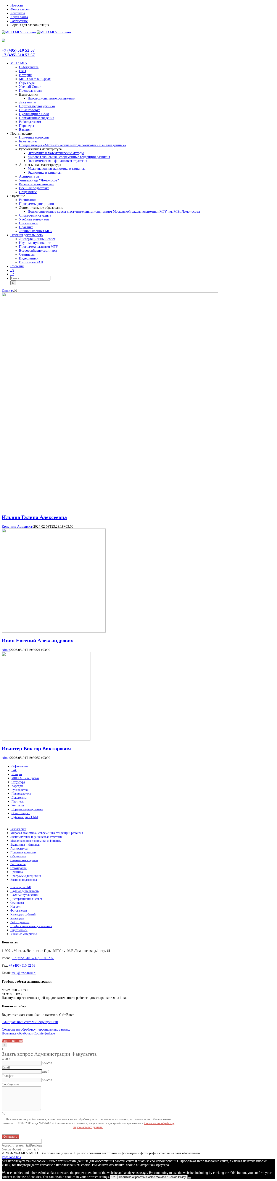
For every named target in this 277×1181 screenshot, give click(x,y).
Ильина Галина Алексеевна (34, 517)
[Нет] (189, 1178)
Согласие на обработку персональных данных (36, 1029)
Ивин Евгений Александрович (38, 640)
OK (113, 1177)
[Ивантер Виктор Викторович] (46, 739)
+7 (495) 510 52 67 (18, 55)
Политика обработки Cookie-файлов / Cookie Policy (152, 1177)
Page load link (11, 1157)
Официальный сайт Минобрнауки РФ (30, 1022)
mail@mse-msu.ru (23, 973)
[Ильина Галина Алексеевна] (110, 508)
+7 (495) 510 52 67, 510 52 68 (33, 958)
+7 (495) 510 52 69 (22, 965)
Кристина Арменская (17, 526)
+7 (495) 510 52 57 (18, 50)
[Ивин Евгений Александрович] (54, 631)
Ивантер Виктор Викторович (36, 748)
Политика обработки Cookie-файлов (28, 1033)
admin (6, 650)
